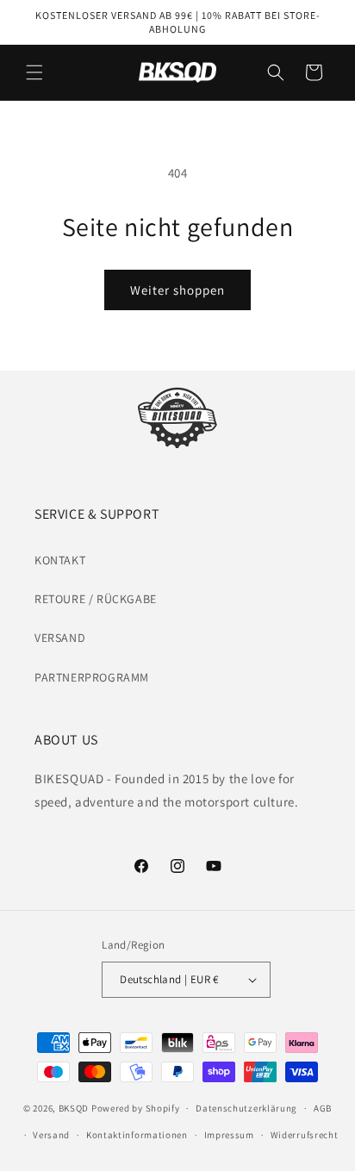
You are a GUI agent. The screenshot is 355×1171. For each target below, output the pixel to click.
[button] (34, 72)
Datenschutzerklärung (246, 1108)
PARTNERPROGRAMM (91, 677)
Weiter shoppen (177, 290)
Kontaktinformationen (137, 1135)
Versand (51, 1135)
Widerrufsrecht (305, 1135)
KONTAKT (59, 560)
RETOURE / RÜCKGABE (95, 599)
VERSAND (59, 637)
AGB (323, 1108)
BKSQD (74, 1108)
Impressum (229, 1135)
